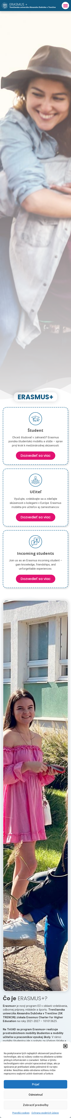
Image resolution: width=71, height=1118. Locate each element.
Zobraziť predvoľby (35, 1105)
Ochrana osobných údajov (45, 1113)
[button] (65, 1046)
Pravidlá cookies (21, 1113)
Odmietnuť (36, 1094)
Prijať (35, 1084)
